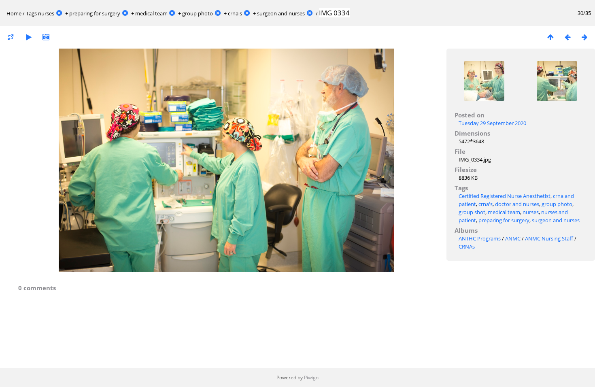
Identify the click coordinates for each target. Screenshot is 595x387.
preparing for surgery (94, 13)
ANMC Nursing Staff (549, 238)
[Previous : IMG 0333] (567, 37)
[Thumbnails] (550, 37)
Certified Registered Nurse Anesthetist (504, 196)
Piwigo (311, 377)
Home (13, 13)
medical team (151, 13)
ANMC (513, 238)
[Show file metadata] (45, 37)
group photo (197, 13)
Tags (31, 13)
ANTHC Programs (480, 238)
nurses (46, 13)
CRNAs (467, 246)
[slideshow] (28, 37)
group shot (472, 212)
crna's (235, 13)
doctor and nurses (517, 204)
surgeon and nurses (281, 13)
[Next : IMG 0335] (584, 37)
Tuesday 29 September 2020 (492, 123)
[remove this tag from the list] (59, 13)
